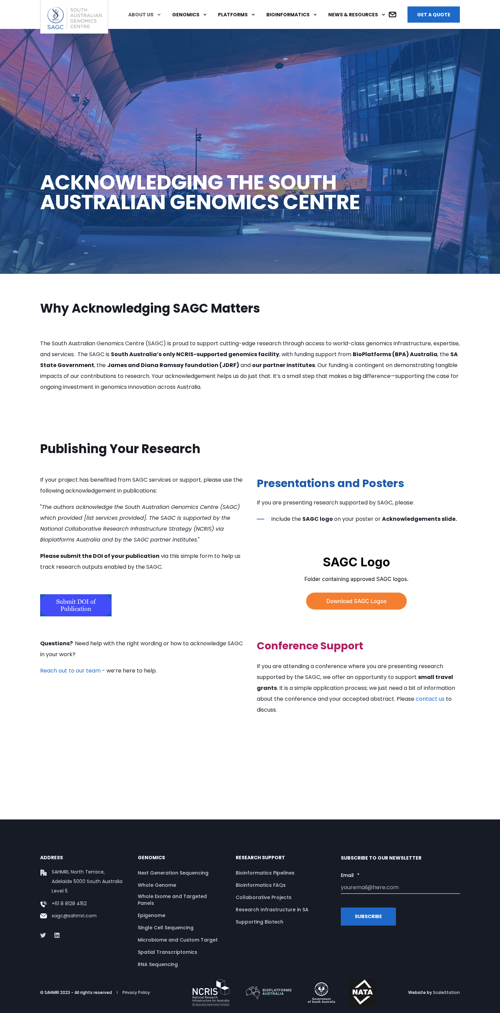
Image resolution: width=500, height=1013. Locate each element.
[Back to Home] (74, 29)
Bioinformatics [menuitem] (288, 14)
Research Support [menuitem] (260, 858)
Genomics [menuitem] (185, 14)
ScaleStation (446, 992)
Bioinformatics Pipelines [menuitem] (265, 872)
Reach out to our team (70, 671)
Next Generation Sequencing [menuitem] (173, 872)
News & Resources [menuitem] (353, 14)
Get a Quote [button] (433, 14)
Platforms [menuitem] (233, 14)
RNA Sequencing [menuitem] (158, 964)
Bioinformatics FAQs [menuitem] (261, 885)
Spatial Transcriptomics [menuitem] (167, 952)
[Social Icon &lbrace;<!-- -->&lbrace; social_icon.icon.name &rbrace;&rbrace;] (45, 935)
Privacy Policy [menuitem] (136, 993)
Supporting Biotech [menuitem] (259, 921)
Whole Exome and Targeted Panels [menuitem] (172, 900)
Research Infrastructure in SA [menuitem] (272, 909)
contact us (430, 699)
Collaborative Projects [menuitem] (263, 897)
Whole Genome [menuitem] (157, 885)
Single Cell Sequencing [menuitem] (166, 927)
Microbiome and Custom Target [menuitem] (178, 939)
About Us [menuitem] (140, 14)
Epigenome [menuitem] (151, 915)
